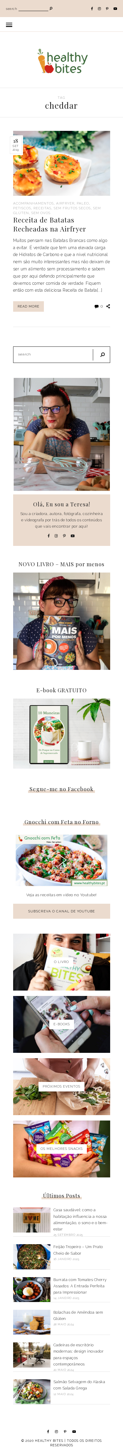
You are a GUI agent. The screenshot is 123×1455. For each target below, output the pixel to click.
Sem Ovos (40, 213)
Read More (28, 306)
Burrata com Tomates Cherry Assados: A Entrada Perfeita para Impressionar (80, 1286)
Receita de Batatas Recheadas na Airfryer (49, 224)
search (11, 8)
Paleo (83, 203)
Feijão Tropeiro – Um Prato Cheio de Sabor (78, 1249)
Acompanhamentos (33, 203)
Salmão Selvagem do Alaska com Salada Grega (79, 1385)
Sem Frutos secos (72, 208)
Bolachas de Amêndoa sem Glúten (78, 1315)
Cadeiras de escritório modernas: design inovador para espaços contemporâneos (78, 1354)
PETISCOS (22, 208)
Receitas (42, 208)
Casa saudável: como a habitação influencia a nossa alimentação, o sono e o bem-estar (80, 1219)
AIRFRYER (65, 203)
